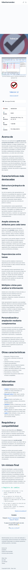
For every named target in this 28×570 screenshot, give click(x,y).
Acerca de (4, 548)
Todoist (6, 389)
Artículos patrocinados (7, 553)
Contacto (4, 549)
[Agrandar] (24, 59)
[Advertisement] (14, 19)
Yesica (3, 563)
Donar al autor (13, 95)
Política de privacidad (7, 551)
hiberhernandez (8, 2)
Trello (5, 409)
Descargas (15, 518)
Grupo (11, 519)
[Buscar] (25, 2)
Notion (6, 399)
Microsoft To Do (8, 394)
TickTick (6, 404)
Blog (9, 518)
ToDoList (13, 92)
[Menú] (23, 2)
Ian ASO (4, 560)
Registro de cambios (20, 511)
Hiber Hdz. (4, 558)
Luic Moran (4, 561)
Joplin (6, 413)
